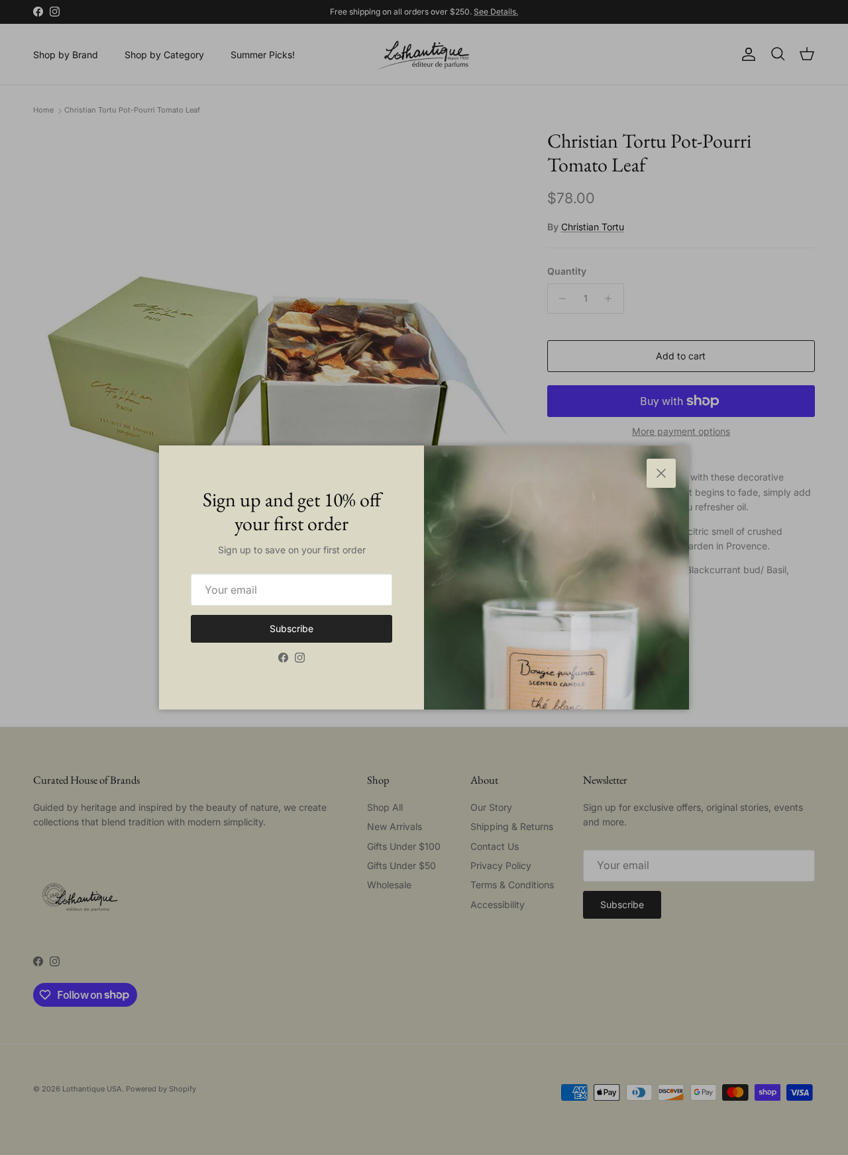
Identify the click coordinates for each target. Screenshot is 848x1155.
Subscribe (291, 628)
